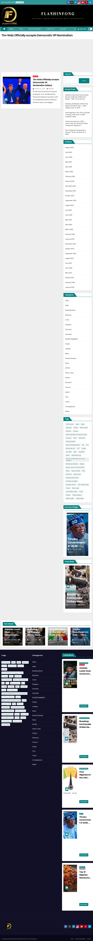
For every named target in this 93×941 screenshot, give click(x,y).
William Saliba (70, 498)
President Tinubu (71, 484)
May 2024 (68, 273)
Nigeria (82, 464)
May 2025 (68, 220)
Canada (75, 431)
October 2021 (69, 277)
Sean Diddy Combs (71, 491)
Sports (67, 392)
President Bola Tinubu (72, 477)
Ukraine (68, 495)
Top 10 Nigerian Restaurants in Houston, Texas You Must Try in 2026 (75, 132)
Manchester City (76, 455)
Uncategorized (70, 406)
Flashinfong (33, 939)
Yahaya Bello (79, 498)
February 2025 (70, 234)
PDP (83, 471)
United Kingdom (77, 495)
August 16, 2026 (11, 639)
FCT (87, 445)
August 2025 (69, 205)
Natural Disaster (70, 358)
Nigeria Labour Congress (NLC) (75, 467)
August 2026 (69, 147)
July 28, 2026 (73, 549)
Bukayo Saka (84, 427)
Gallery (63, 29)
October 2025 (69, 195)
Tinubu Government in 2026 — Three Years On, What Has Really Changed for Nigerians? (76, 123)
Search (68, 74)
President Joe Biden (71, 481)
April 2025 (68, 224)
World (67, 411)
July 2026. (82, 452)
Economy (68, 329)
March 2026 (69, 171)
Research (68, 382)
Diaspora (68, 324)
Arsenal (76, 427)
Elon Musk (82, 438)
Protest (68, 488)
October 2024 (69, 249)
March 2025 (69, 229)
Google (84, 448)
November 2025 (70, 191)
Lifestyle (50, 29)
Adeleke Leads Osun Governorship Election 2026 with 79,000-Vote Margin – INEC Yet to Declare (76, 97)
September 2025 (70, 200)
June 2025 (68, 215)
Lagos (67, 455)
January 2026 (69, 181)
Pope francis (77, 474)
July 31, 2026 (33, 639)
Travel (67, 402)
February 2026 (70, 176)
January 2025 (69, 239)
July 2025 (68, 210)
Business (68, 315)
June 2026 (68, 157)
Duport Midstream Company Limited (76, 434)
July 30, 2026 (73, 604)
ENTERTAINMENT (35, 29)
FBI (83, 445)
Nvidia (67, 471)
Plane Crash (69, 373)
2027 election (70, 424)
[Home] (4, 29)
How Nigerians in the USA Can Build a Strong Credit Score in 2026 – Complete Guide (77, 114)
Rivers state (75, 488)
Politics (35, 76)
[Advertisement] (46, 53)
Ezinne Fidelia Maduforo (73, 445)
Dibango (51, 88)
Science (68, 387)
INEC (75, 452)
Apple (82, 424)
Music (67, 353)
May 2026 (68, 162)
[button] (75, 29)
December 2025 (70, 186)
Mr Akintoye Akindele (72, 464)
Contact (89, 939)
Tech (21, 29)
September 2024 (70, 253)
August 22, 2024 (40, 88)
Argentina (68, 427)
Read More (83, 706)
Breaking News (70, 310)
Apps (67, 305)
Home (72, 939)
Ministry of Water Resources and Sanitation (75, 459)
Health (67, 344)
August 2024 (69, 258)
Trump (81, 491)
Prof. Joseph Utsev (83, 484)
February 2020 (70, 282)
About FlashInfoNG (80, 939)
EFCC (75, 438)
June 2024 (68, 268)
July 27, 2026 (85, 881)
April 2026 (68, 167)
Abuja (77, 424)
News (11, 29)
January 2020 (69, 287)
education (68, 334)
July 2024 (68, 263)
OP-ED (67, 368)
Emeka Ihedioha (70, 441)
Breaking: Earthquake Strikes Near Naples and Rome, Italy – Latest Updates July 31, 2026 (76, 106)
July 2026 (68, 152)
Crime (67, 320)
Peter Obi (68, 474)
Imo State (68, 452)
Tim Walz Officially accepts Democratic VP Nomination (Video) (46, 82)
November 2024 (70, 244)
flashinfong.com (70, 448)
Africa (67, 300)
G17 (78, 448)
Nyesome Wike (76, 471)
